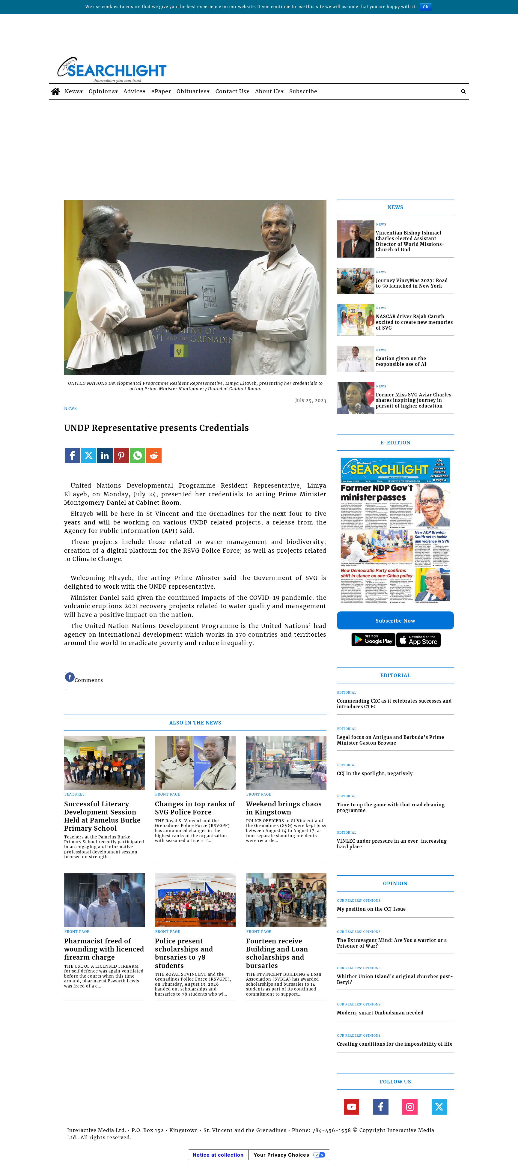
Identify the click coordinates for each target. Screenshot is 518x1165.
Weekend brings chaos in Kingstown (284, 808)
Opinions (102, 91)
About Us (268, 91)
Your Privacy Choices (281, 1155)
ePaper (161, 91)
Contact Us (231, 91)
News (72, 91)
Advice (133, 91)
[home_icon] (55, 91)
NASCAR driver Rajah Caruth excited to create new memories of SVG (414, 322)
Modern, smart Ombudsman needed (380, 1013)
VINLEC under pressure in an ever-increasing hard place (392, 844)
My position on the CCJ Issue (371, 909)
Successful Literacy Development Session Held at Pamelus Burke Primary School (102, 816)
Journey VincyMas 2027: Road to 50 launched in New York (412, 283)
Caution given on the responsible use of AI (401, 361)
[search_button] (463, 91)
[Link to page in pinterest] (121, 455)
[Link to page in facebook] (72, 455)
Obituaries (192, 91)
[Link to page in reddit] (153, 455)
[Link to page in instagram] (410, 1107)
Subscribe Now (395, 621)
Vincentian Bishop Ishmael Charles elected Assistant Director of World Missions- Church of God (410, 241)
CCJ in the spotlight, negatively (375, 773)
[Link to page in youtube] (351, 1107)
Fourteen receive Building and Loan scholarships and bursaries (277, 953)
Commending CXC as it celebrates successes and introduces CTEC (394, 703)
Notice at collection (218, 1155)
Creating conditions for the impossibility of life (395, 1044)
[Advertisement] (259, 145)
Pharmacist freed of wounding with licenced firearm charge (104, 949)
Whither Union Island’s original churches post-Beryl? (395, 979)
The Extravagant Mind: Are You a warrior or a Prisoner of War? (392, 943)
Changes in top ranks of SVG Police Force (195, 808)
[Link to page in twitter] (88, 455)
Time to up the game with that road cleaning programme (391, 807)
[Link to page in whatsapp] (137, 455)
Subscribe (303, 91)
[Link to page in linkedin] (104, 455)
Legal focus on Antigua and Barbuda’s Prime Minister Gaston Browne (390, 740)
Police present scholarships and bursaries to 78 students (184, 953)
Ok (425, 6)
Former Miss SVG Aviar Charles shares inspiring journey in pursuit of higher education (413, 400)
